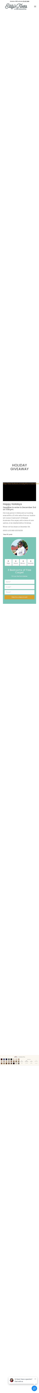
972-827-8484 (26, 1)
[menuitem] (35, 6)
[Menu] (35, 6)
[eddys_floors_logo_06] (16, 6)
